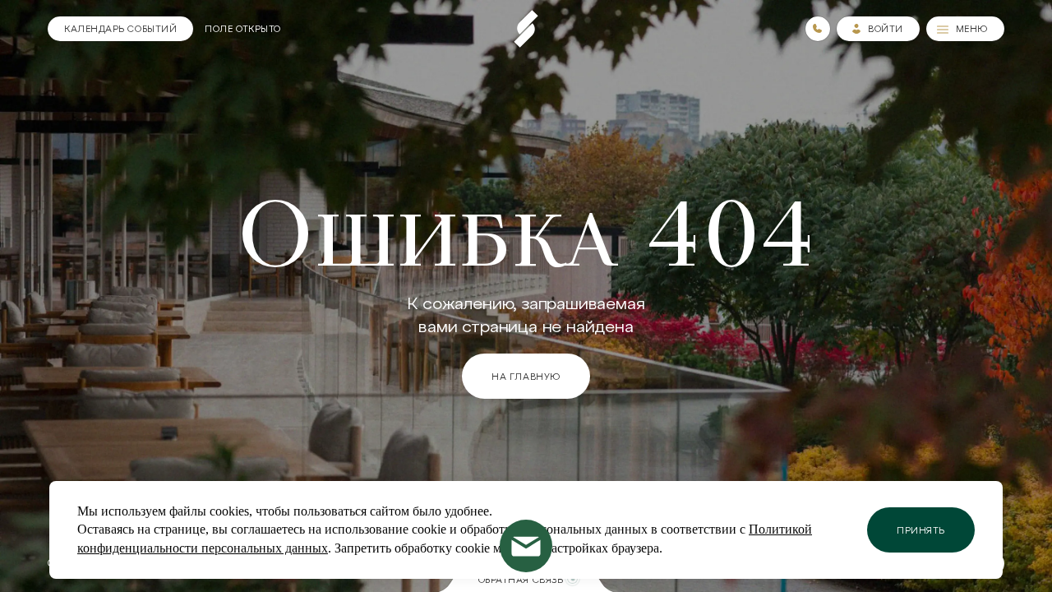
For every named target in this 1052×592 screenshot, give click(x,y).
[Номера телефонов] (817, 28)
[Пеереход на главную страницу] (526, 28)
